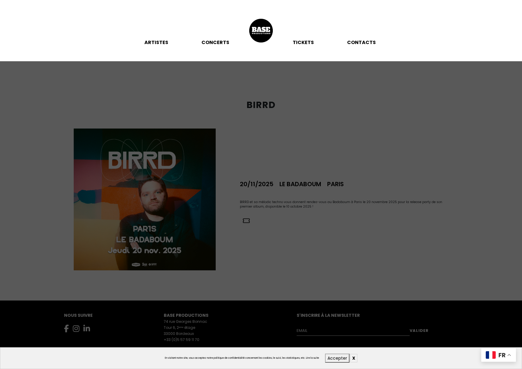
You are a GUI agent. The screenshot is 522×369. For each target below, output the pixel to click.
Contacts (361, 42)
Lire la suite (312, 358)
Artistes (156, 42)
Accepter (337, 358)
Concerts (215, 42)
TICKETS (303, 42)
